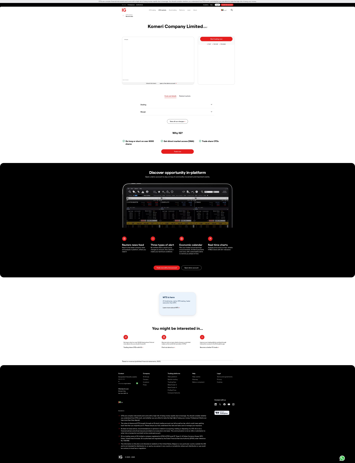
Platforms (182, 10)
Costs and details (170, 96)
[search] (231, 10)
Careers (145, 379)
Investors (146, 382)
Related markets (184, 96)
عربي (225, 10)
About (195, 10)
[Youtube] (229, 404)
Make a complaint (198, 382)
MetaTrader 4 (172, 387)
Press (145, 385)
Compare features (174, 393)
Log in (217, 4)
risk (174, 418)
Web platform (172, 377)
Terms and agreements (224, 377)
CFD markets (162, 10)
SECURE (216, 44)
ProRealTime (172, 390)
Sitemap (195, 379)
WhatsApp (121, 383)
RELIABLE (223, 44)
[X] (220, 404)
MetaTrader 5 (172, 385)
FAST (209, 44)
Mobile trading (173, 379)
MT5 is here (169, 297)
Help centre (196, 377)
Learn (189, 10)
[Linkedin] (215, 404)
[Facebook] (224, 404)
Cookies (219, 382)
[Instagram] (233, 404)
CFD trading (152, 10)
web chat (122, 379)
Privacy (219, 379)
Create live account (227, 4)
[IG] (124, 10)
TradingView (172, 382)
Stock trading (172, 10)
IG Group (146, 377)
